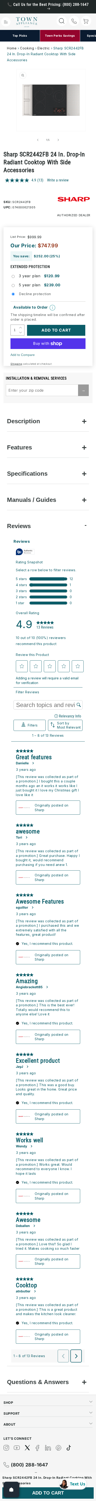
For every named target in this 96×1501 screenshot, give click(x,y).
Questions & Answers (38, 1381)
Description (23, 421)
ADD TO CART (48, 1492)
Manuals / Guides (31, 499)
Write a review (58, 180)
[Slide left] (38, 140)
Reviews (19, 526)
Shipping (16, 363)
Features (19, 447)
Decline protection (35, 294)
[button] (6, 22)
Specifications (27, 473)
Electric (44, 48)
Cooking (27, 48)
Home (12, 48)
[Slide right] (58, 140)
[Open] (11, 1490)
